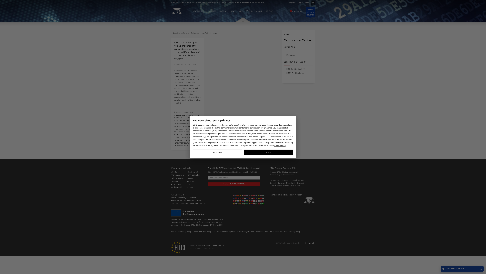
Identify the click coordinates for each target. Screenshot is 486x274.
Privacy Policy (280, 145)
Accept (268, 152)
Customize (217, 152)
